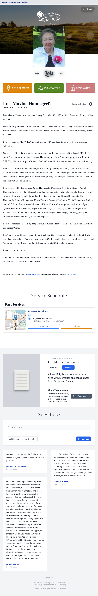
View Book (54, 367)
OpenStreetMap (51, 589)
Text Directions (43, 326)
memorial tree (33, 273)
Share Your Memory (81, 396)
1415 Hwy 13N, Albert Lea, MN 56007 (48, 321)
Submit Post (83, 439)
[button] (15, 317)
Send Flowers (77, 326)
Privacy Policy (42, 585)
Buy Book (68, 367)
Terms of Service (56, 585)
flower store (72, 273)
